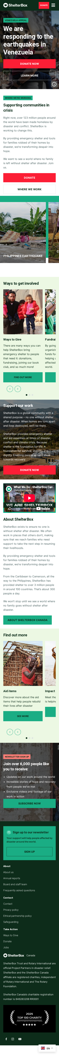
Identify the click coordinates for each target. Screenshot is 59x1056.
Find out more (23, 377)
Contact (7, 903)
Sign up (29, 851)
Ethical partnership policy (17, 915)
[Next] (17, 389)
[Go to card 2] (29, 395)
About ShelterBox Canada (28, 620)
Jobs (6, 947)
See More (23, 716)
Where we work (29, 189)
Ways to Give (10, 935)
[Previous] (10, 389)
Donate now (29, 63)
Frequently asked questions (19, 890)
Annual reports (11, 878)
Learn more (29, 75)
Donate (44, 5)
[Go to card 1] (26, 395)
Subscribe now (29, 803)
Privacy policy (11, 909)
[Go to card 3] (32, 395)
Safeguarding (10, 921)
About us (8, 872)
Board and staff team (15, 884)
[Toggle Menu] (53, 5)
